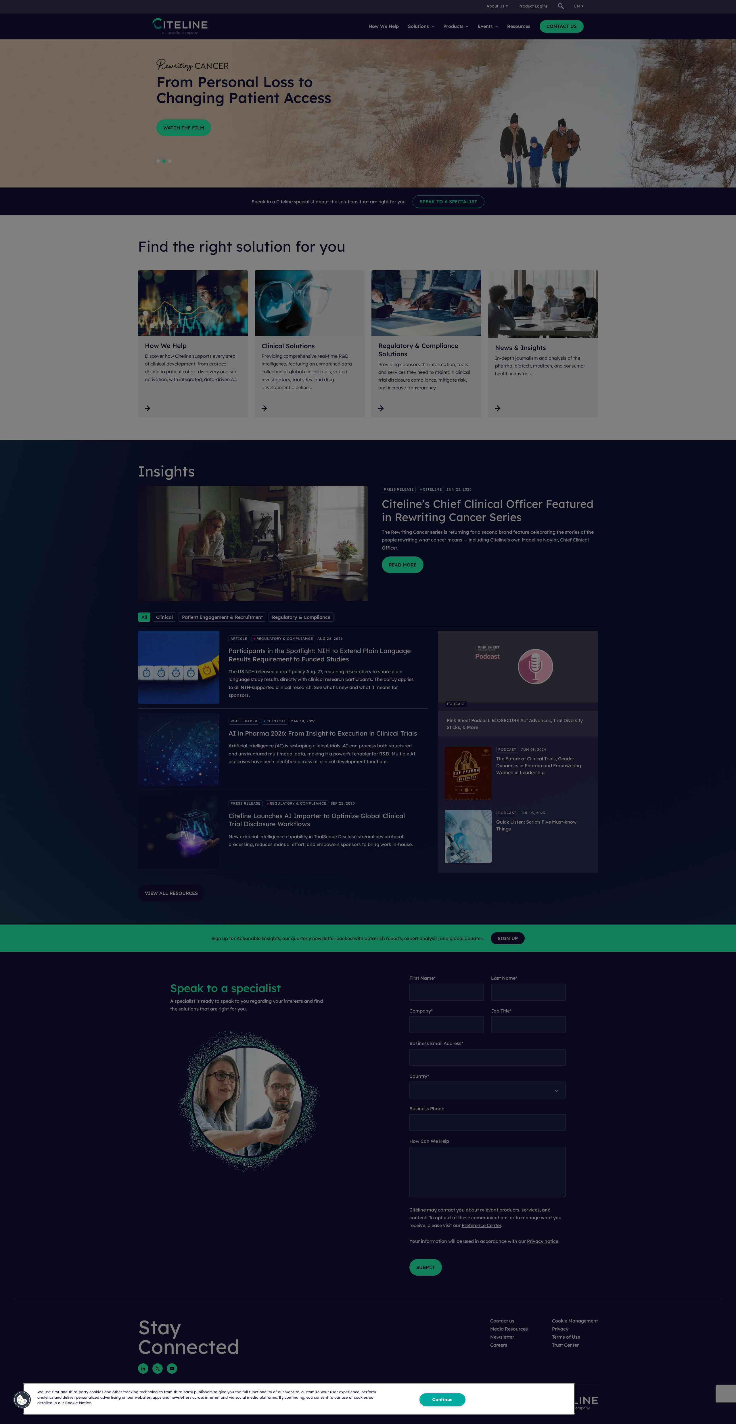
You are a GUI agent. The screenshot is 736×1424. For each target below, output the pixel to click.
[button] (22, 1400)
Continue (442, 1399)
